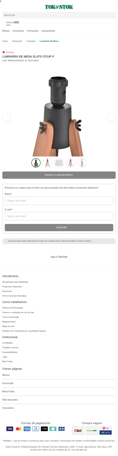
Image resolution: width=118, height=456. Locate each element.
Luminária (30, 41)
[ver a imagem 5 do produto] (82, 162)
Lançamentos (48, 31)
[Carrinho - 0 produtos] (114, 7)
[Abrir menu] (19, 7)
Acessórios (18, 31)
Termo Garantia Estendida (14, 296)
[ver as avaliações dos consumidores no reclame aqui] (92, 431)
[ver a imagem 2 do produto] (47, 162)
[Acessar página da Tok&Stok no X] (71, 263)
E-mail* (8, 209)
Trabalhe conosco (10, 347)
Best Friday (7, 361)
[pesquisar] (112, 15)
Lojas (4, 357)
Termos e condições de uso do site (18, 312)
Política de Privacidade (12, 308)
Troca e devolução (10, 317)
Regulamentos (9, 321)
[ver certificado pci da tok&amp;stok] (106, 431)
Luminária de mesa (49, 41)
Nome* (8, 194)
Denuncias (7, 291)
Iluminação (17, 41)
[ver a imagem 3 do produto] (59, 162)
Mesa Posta (8, 391)
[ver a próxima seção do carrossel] (6, 117)
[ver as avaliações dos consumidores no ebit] (78, 431)
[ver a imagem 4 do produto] (70, 162)
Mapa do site (8, 326)
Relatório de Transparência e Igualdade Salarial (24, 331)
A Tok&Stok (7, 343)
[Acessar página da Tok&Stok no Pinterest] (63, 263)
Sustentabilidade (9, 352)
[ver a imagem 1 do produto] (36, 162)
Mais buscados (10, 399)
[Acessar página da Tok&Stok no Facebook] (47, 263)
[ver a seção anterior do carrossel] (111, 117)
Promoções (32, 31)
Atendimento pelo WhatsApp (15, 282)
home (5, 41)
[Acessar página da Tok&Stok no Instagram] (55, 263)
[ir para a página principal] (59, 7)
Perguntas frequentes (12, 286)
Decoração (8, 383)
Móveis (6, 31)
